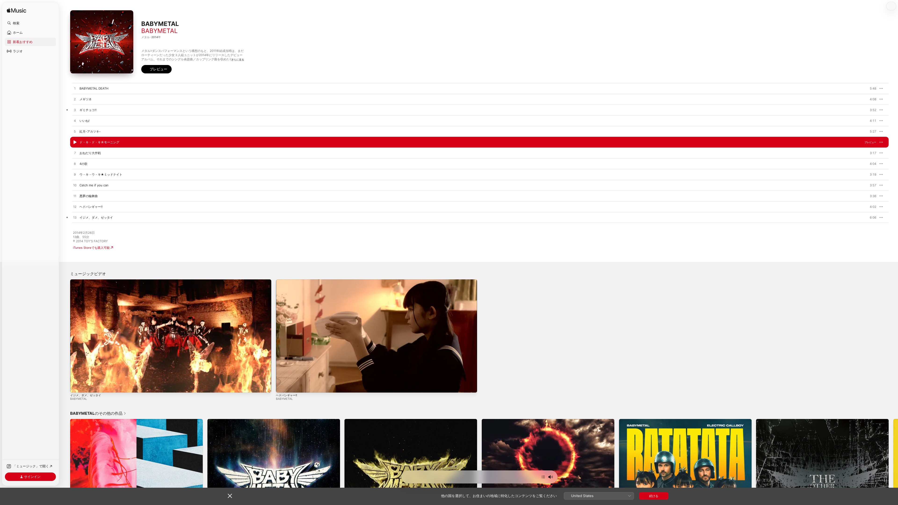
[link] (98, 413)
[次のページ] (893, 485)
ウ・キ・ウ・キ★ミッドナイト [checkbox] (101, 174)
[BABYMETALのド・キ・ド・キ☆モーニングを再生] (75, 142)
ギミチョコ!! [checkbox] (88, 110)
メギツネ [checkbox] (86, 99)
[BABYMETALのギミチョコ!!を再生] (75, 110)
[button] (30, 23)
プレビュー (870, 88)
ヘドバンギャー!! (286, 395)
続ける (653, 496)
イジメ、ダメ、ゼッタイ (85, 395)
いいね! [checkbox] (85, 121)
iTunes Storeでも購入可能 (91, 247)
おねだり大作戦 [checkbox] (90, 153)
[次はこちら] (543, 477)
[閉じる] (230, 496)
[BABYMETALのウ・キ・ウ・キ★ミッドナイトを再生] (75, 175)
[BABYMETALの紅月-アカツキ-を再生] (75, 132)
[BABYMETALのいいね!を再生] (75, 121)
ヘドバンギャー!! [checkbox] (91, 207)
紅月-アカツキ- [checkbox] (90, 131)
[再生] (76, 386)
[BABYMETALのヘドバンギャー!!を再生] (75, 207)
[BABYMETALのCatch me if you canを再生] (75, 185)
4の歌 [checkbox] (83, 164)
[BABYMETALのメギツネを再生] (75, 99)
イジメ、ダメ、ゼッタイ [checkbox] (96, 217)
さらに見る (237, 59)
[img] (16, 10)
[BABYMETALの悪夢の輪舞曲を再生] (75, 196)
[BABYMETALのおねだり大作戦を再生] (75, 153)
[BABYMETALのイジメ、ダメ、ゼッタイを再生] (75, 218)
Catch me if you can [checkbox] (94, 185)
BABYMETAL (159, 30)
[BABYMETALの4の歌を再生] (75, 164)
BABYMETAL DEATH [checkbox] (94, 88)
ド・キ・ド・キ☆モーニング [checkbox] (99, 142)
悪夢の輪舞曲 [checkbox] (89, 196)
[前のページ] (65, 485)
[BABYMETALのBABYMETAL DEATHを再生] (75, 89)
